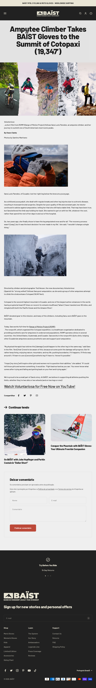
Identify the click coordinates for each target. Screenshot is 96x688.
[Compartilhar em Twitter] (24, 395)
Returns (55, 638)
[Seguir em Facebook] (5, 670)
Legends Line (33, 647)
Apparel (7, 647)
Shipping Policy (58, 647)
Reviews (31, 655)
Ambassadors (33, 642)
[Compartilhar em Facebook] (18, 395)
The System (33, 633)
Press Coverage (34, 651)
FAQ (54, 642)
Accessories (9, 655)
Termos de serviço (65, 489)
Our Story (32, 638)
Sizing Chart (9, 660)
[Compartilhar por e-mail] (37, 395)
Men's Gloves (9, 633)
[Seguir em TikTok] (35, 670)
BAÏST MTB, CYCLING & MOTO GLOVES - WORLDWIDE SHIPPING (48, 3)
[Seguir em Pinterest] (23, 670)
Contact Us (56, 633)
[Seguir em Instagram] (17, 670)
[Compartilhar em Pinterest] (30, 395)
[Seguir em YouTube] (29, 670)
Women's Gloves (10, 638)
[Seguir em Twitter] (11, 670)
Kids (5, 642)
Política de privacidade (46, 489)
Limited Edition (10, 651)
